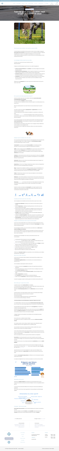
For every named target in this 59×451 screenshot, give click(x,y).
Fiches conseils (30, 3)
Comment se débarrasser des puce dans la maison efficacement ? (19, 425)
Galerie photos (40, 3)
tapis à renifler (21, 347)
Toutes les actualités (4, 6)
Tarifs (26, 3)
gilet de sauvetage (18, 243)
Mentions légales (21, 448)
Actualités (35, 3)
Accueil (14, 3)
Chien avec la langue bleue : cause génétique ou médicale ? (40, 425)
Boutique (46, 3)
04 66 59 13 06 (34, 439)
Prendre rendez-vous (9, 438)
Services (23, 3)
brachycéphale (21, 114)
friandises (26, 346)
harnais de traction (18, 240)
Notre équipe (18, 3)
